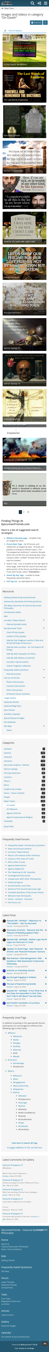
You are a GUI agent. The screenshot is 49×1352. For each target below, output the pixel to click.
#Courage (22, 1102)
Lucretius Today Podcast (18, 852)
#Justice (21, 1106)
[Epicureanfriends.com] (7, 3)
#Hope (21, 1123)
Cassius (9, 926)
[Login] (39, 3)
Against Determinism (17, 865)
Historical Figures (15, 882)
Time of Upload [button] (15, 30)
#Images (17, 1043)
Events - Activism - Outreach (20, 899)
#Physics (11, 1033)
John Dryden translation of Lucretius (23, 1003)
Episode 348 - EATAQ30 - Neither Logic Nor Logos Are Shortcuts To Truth (26, 940)
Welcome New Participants (19, 896)
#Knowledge (18, 1063)
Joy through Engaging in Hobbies (21, 977)
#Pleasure (17, 1075)
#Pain (15, 1079)
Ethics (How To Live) (16, 862)
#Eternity (17, 1050)
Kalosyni (10, 973)
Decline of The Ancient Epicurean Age (24, 889)
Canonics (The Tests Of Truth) (21, 859)
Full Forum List (14, 902)
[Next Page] (28, 512)
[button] (45, 22)
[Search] (32, 3)
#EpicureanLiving (20, 1086)
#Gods (16, 1039)
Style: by (24, 1348)
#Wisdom (22, 1096)
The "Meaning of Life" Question (21, 872)
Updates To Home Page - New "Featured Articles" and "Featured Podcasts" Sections (26, 950)
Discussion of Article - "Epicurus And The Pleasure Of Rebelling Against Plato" (25, 931)
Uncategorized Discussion (19, 875)
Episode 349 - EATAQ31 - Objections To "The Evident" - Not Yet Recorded (24, 922)
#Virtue (16, 1092)
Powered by (24, 1345)
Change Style (42, 1229)
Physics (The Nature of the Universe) (24, 855)
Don (4, 1185)
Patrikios (10, 967)
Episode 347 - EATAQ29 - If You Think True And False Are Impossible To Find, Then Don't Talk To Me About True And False (25, 993)
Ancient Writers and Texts (19, 885)
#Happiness (18, 1089)
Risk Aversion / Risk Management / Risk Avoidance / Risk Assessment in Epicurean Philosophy (25, 961)
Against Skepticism (16, 869)
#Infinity (16, 1046)
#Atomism (17, 1036)
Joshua (5, 1195)
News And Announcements (20, 848)
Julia (4, 1219)
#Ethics (11, 1071)
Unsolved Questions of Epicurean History (26, 892)
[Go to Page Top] (45, 1343)
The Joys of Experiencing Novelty (21, 984)
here (35, 1216)
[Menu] (45, 3)
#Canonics (12, 1060)
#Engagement (19, 1082)
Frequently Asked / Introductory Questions (26, 845)
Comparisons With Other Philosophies (24, 879)
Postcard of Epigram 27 (13, 1165)
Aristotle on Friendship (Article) (21, 970)
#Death (16, 1056)
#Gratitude (23, 1126)
